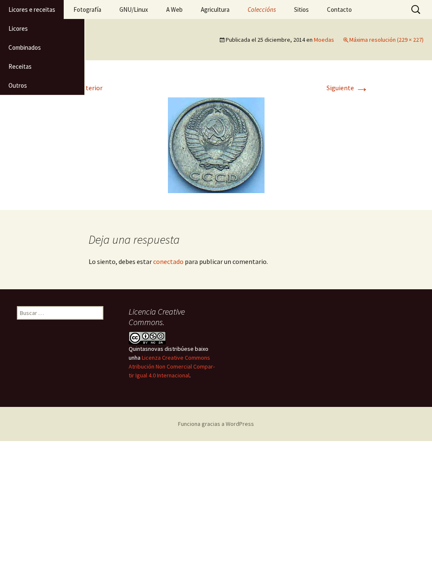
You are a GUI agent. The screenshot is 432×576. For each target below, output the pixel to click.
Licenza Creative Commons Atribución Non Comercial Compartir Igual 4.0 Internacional (172, 366)
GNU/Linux (133, 9)
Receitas (20, 66)
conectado (168, 261)
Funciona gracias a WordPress (216, 424)
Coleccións (262, 9)
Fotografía (87, 9)
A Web (174, 9)
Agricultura (215, 9)
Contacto (339, 9)
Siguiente (348, 87)
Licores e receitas (31, 9)
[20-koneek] (216, 144)
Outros (17, 85)
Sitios (301, 9)
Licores (18, 28)
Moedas (324, 39)
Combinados (24, 47)
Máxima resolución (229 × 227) (386, 39)
